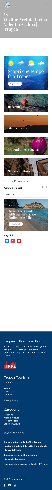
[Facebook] (7, 241)
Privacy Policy (11, 400)
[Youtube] (19, 241)
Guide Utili (9, 391)
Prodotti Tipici (11, 420)
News (7, 385)
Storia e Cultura (12, 423)
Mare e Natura (11, 417)
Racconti (8, 414)
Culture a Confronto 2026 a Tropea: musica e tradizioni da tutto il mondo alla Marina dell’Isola (25, 446)
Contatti (8, 394)
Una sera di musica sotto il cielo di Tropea (26, 464)
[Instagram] (13, 241)
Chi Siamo (9, 382)
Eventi (7, 388)
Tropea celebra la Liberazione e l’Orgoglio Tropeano (20, 457)
